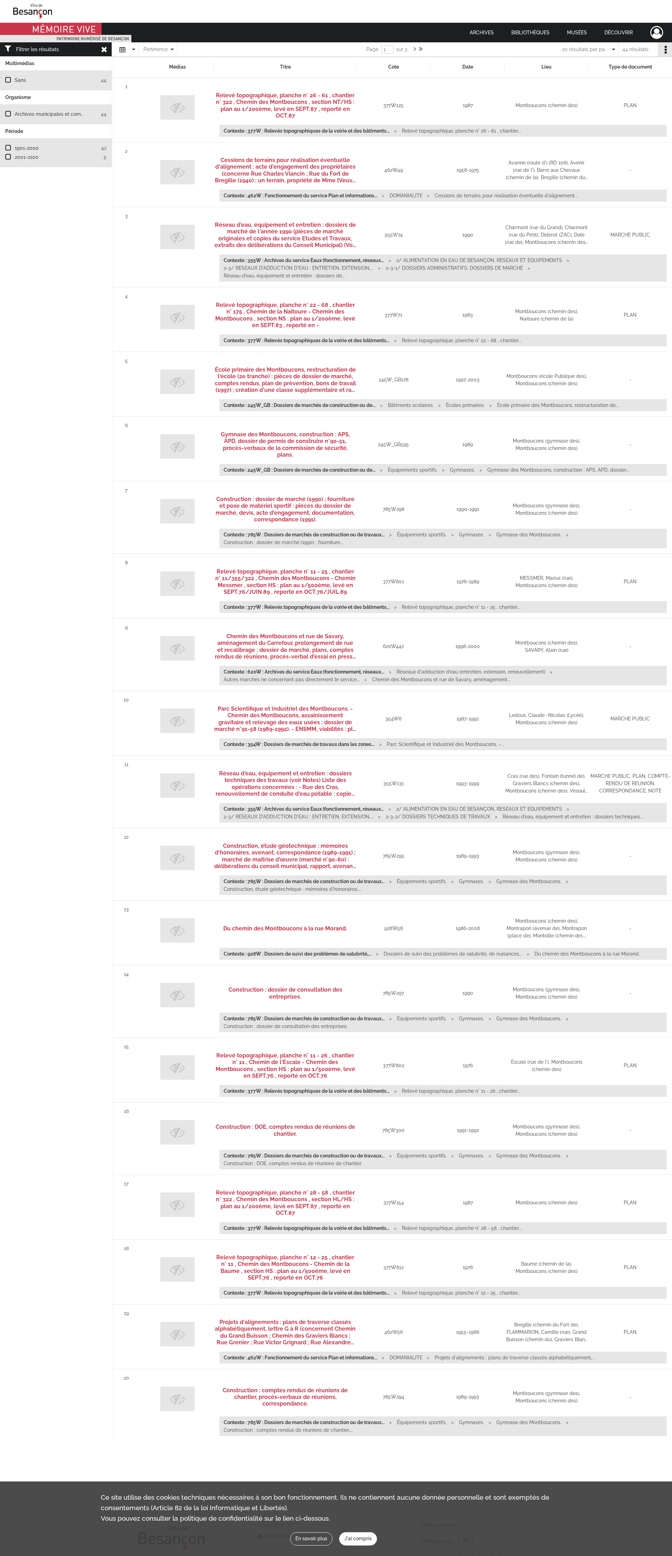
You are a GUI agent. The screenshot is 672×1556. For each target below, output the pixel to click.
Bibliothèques (530, 32)
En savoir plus (311, 1538)
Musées (577, 32)
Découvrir (618, 32)
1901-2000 (27, 148)
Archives (482, 32)
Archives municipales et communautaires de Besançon (77, 114)
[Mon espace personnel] (657, 32)
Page (372, 49)
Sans (20, 80)
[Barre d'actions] (665, 49)
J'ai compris (358, 1538)
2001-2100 (26, 157)
